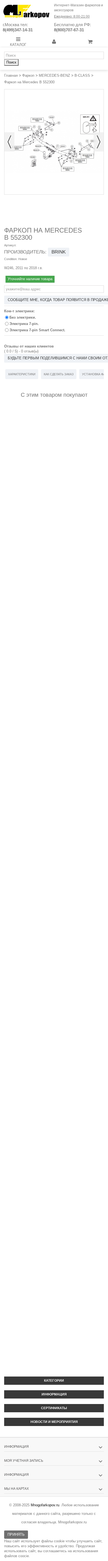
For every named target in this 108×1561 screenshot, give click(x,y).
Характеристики (21, 374)
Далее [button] (99, 141)
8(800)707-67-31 (69, 29)
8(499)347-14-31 (18, 29)
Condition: (10, 259)
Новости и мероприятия (54, 1422)
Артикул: (10, 245)
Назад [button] (9, 141)
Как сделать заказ (59, 374)
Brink (59, 252)
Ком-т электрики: (20, 311)
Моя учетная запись (23, 1461)
